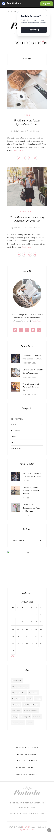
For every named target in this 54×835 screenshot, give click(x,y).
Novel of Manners (30, 711)
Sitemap (40, 814)
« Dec (13, 656)
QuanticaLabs (4, 3)
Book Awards (17, 681)
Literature (16, 705)
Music (27, 115)
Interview (27, 431)
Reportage (27, 448)
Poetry (14, 717)
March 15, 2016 (36, 131)
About (13, 814)
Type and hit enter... (14, 11)
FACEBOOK (27, 768)
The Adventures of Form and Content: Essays (31, 387)
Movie (23, 211)
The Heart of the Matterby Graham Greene (27, 122)
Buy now (46, 3)
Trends (30, 723)
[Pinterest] (33, 43)
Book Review (27, 419)
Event (27, 425)
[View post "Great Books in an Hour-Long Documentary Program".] (27, 186)
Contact (32, 814)
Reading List (25, 717)
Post (25, 814)
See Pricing (34, 30)
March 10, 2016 (36, 228)
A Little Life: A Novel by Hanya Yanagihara (33, 371)
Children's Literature (20, 687)
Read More (18, 150)
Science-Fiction (18, 723)
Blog (19, 814)
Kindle (29, 699)
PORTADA (26, 827)
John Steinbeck (17, 699)
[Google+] (28, 43)
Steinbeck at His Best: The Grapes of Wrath (32, 357)
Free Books (33, 693)
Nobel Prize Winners (31, 705)
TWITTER (27, 761)
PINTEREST (27, 774)
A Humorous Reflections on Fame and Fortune (31, 508)
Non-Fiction (16, 711)
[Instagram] (39, 43)
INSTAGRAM (27, 747)
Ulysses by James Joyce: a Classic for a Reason (31, 490)
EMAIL (27, 754)
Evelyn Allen (18, 131)
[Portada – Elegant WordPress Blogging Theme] (27, 791)
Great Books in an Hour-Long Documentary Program (27, 218)
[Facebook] (22, 43)
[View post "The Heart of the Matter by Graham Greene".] (27, 89)
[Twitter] (17, 43)
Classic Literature (19, 693)
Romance (36, 717)
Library (38, 699)
